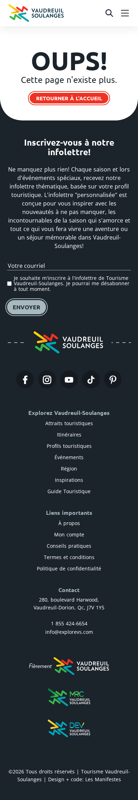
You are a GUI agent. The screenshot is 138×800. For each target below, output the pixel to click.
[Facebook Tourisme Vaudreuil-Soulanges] (25, 379)
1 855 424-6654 (69, 623)
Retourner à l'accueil (69, 98)
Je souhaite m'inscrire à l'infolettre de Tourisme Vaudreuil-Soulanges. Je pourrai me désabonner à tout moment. (72, 283)
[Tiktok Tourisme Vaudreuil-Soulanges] (91, 379)
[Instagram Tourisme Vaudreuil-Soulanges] (47, 379)
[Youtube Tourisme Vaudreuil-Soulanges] (69, 379)
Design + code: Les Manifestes (84, 779)
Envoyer (26, 307)
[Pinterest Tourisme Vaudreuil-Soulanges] (113, 379)
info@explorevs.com (69, 632)
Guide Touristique (69, 491)
